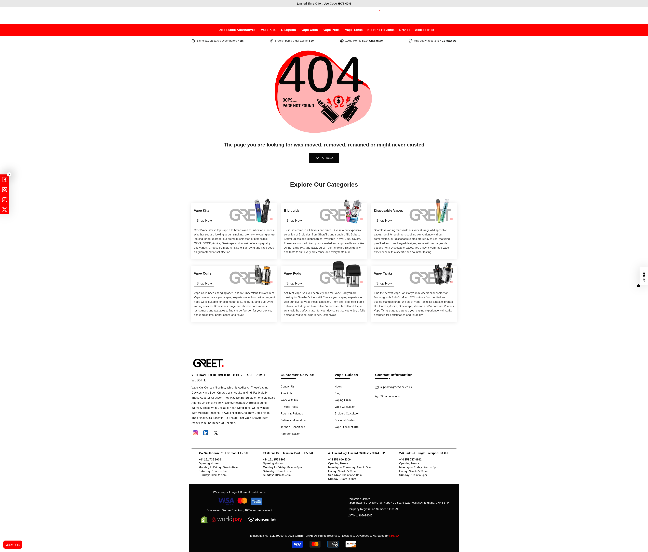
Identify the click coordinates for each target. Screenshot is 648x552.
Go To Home (324, 158)
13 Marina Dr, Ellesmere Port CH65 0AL (288, 453)
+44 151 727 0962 (410, 459)
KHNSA (394, 535)
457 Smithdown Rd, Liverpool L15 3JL (223, 453)
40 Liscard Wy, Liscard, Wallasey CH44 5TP (356, 453)
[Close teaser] (638, 286)
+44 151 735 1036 (210, 459)
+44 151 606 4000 (339, 459)
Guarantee (375, 40)
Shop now (204, 220)
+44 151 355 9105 (274, 459)
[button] (644, 276)
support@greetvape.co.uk (396, 387)
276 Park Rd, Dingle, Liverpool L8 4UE (424, 453)
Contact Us (449, 40)
